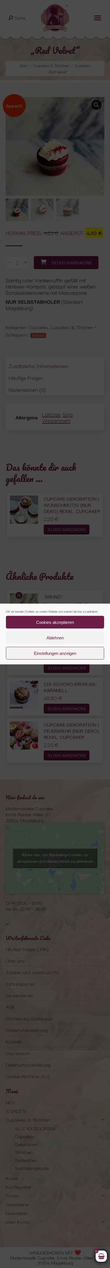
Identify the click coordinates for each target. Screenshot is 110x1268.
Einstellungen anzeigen (55, 653)
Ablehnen (55, 637)
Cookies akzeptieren (55, 622)
